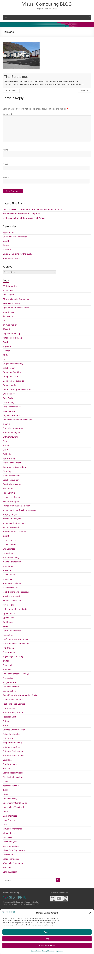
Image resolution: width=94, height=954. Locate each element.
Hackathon (8, 488)
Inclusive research (11, 527)
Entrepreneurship (11, 437)
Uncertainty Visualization (14, 807)
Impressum (59, 951)
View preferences (47, 945)
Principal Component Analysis (16, 673)
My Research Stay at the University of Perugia (24, 218)
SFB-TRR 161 (8, 738)
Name (5, 150)
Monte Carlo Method (12, 583)
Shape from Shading (12, 742)
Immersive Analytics (12, 518)
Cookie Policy (36, 951)
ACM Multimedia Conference (16, 299)
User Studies (9, 820)
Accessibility (8, 294)
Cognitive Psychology (13, 363)
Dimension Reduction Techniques (18, 419)
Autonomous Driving (12, 338)
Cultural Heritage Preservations (17, 389)
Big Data (7, 346)
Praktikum (7, 669)
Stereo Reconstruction (13, 773)
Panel (5, 626)
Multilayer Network (11, 596)
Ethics (5, 441)
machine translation (12, 561)
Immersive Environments (14, 523)
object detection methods (15, 609)
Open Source (9, 613)
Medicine (7, 570)
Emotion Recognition (12, 432)
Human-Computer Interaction (16, 506)
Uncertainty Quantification (15, 803)
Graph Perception (11, 480)
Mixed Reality (9, 574)
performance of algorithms (15, 639)
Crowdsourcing (10, 385)
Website (6, 177)
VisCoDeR (7, 837)
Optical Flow (8, 617)
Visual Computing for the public (17, 254)
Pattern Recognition (12, 630)
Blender (6, 350)
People (6, 245)
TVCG (5, 790)
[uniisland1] (21, 43)
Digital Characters (11, 415)
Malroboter (8, 566)
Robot (5, 725)
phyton (6, 661)
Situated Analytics (11, 747)
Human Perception (11, 501)
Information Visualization (14, 531)
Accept (47, 932)
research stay (9, 708)
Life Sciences (9, 549)
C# (4, 359)
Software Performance (13, 755)
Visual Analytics (10, 841)
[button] (90, 913)
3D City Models (10, 286)
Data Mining (8, 402)
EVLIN (5, 450)
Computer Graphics (12, 372)
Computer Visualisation (13, 381)
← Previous (11, 90)
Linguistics (8, 553)
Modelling (7, 579)
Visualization (9, 854)
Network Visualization (13, 600)
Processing (8, 678)
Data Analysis (9, 398)
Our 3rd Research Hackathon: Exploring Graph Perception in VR (32, 209)
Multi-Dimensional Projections (16, 592)
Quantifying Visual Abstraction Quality (20, 695)
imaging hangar (10, 514)
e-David (6, 424)
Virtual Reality (9, 833)
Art (4, 320)
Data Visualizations (12, 406)
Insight (6, 241)
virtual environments (12, 829)
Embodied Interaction (13, 428)
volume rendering (11, 859)
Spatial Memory (10, 764)
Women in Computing (13, 863)
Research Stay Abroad (13, 712)
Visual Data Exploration (14, 850)
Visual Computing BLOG (47, 4)
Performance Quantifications (16, 643)
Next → (84, 90)
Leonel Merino (9, 544)
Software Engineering (13, 751)
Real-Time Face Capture (14, 704)
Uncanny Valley (10, 798)
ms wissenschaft (10, 587)
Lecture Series (9, 540)
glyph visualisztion (11, 475)
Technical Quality (11, 785)
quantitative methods (13, 699)
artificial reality (10, 325)
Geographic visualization (14, 467)
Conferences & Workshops (15, 236)
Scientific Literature (12, 734)
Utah (5, 824)
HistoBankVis (9, 493)
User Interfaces (10, 816)
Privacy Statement (48, 951)
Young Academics (11, 258)
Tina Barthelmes (16, 77)
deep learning (9, 411)
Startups (7, 768)
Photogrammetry (10, 652)
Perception (8, 635)
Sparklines (7, 760)
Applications (8, 232)
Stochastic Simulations (13, 777)
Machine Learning (11, 557)
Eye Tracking (9, 458)
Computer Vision (10, 376)
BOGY (5, 355)
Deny (47, 939)
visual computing (11, 846)
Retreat (6, 721)
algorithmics (8, 312)
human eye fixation (11, 497)
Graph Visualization (12, 484)
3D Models (8, 290)
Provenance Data (11, 686)
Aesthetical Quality (11, 303)
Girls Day (7, 471)
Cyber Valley (9, 394)
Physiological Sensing (13, 656)
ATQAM (6, 329)
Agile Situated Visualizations (16, 307)
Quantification (9, 691)
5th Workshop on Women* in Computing (21, 213)
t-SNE (5, 781)
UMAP (6, 794)
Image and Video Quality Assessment (20, 510)
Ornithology (8, 622)
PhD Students (9, 648)
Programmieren (10, 682)
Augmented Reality (11, 333)
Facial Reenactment (12, 462)
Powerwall (7, 665)
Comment (8, 114)
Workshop (7, 867)
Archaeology (9, 316)
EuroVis (6, 445)
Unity (5, 811)
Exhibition (7, 454)
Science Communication (14, 729)
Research (7, 249)
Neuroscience (9, 605)
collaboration (9, 368)
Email (5, 164)
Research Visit (9, 717)
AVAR (5, 342)
